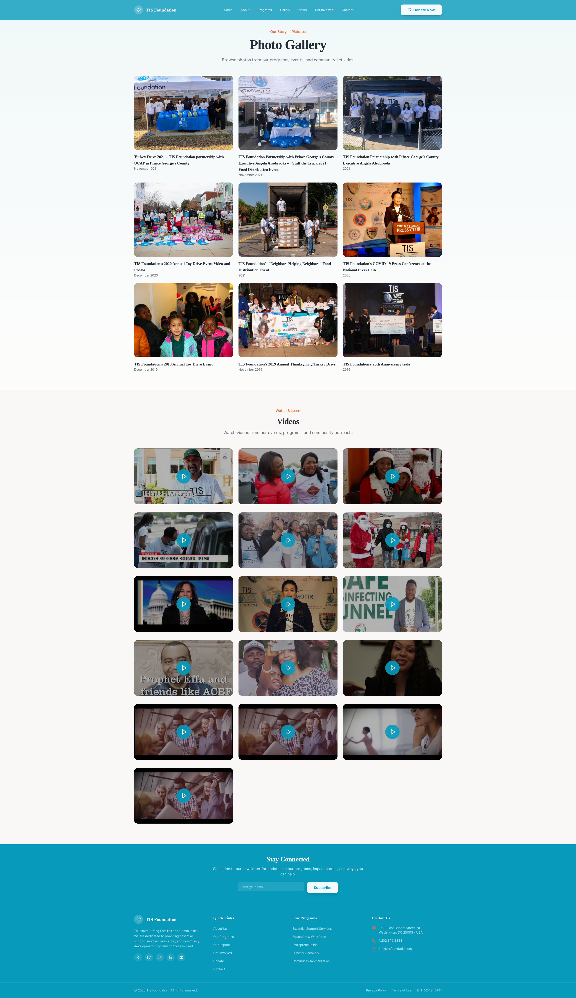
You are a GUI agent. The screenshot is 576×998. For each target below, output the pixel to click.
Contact (347, 10)
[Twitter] (149, 957)
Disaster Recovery (305, 953)
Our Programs (223, 937)
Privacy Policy (376, 990)
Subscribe (322, 887)
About (245, 10)
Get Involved (324, 10)
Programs (265, 10)
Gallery (285, 10)
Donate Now (424, 10)
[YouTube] (181, 957)
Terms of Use (402, 990)
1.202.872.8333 (390, 940)
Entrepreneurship (305, 945)
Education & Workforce (309, 937)
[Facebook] (138, 957)
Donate (218, 961)
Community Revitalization (311, 961)
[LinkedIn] (170, 957)
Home (228, 10)
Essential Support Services (312, 928)
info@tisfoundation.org (395, 948)
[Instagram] (160, 957)
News (302, 10)
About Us (220, 928)
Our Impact (221, 945)
